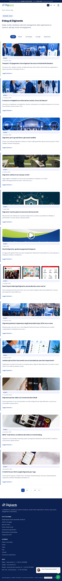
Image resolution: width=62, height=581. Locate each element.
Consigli (38, 36)
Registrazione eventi (7, 519)
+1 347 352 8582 (22, 569)
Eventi (20, 36)
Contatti (4, 552)
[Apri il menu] (58, 5)
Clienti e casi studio (7, 542)
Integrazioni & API (7, 534)
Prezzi (3, 544)
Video (3, 547)
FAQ (3, 549)
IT (48, 5)
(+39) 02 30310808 (22, 562)
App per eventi (6, 524)
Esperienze (47, 36)
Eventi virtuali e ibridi (7, 527)
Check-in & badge (7, 522)
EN (51, 5)
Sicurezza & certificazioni (9, 554)
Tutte (13, 36)
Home (3, 10)
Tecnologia (29, 36)
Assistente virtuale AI (19, 519)
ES (54, 5)
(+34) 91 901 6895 (29, 567)
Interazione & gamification (9, 529)
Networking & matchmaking (9, 532)
